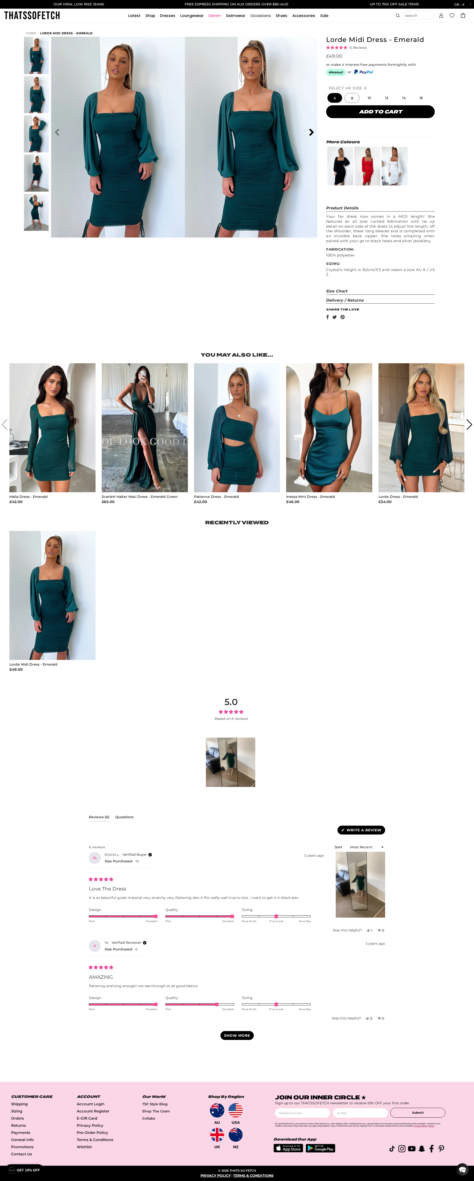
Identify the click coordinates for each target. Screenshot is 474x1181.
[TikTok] (392, 1149)
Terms (431, 1126)
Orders (17, 1118)
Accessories (303, 15)
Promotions (22, 1147)
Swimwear (235, 15)
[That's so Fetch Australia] (217, 1110)
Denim (215, 15)
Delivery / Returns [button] (345, 300)
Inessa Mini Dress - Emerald (310, 497)
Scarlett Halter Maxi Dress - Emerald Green (140, 497)
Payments (20, 1132)
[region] (231, 762)
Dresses (167, 15)
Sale (324, 15)
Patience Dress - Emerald (216, 497)
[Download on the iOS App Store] (288, 1151)
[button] (441, 15)
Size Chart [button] (337, 291)
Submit (418, 1112)
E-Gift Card (87, 1118)
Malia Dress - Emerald (28, 497)
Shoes (281, 15)
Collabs (148, 1118)
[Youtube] (412, 1149)
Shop (150, 15)
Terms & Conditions (95, 1139)
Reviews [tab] (99, 818)
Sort (339, 847)
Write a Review (365, 831)
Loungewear (192, 15)
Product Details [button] (342, 208)
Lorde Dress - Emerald (398, 497)
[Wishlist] (452, 15)
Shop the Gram (156, 1111)
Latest (134, 15)
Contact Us (21, 1154)
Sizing (16, 1111)
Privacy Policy (90, 1125)
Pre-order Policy (92, 1132)
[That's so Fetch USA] (235, 1110)
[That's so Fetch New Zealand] (235, 1135)
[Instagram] (402, 1149)
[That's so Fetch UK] (217, 1135)
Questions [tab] (124, 818)
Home (31, 33)
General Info (22, 1139)
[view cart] (462, 15)
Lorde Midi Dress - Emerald (66, 33)
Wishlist (84, 1147)
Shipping (19, 1104)
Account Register (93, 1111)
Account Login (90, 1104)
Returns (18, 1125)
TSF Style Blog (155, 1104)
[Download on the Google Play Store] (320, 1151)
